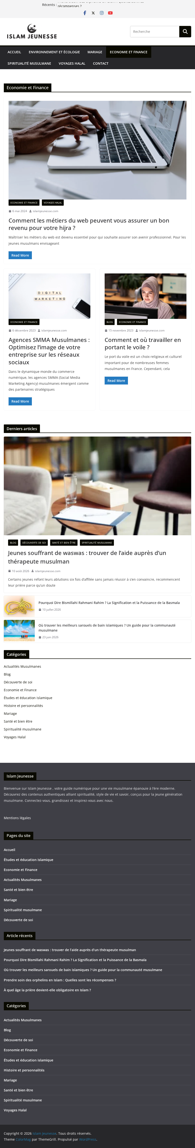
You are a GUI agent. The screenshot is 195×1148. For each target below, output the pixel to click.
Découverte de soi (34, 542)
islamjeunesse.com (45, 211)
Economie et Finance (128, 52)
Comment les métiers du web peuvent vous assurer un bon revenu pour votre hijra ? (89, 224)
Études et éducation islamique (28, 698)
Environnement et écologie (54, 52)
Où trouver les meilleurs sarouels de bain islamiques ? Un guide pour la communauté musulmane (107, 627)
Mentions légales (17, 818)
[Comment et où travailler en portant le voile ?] (145, 296)
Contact (100, 63)
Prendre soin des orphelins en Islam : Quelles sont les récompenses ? (60, 980)
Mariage (95, 52)
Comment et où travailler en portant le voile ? (143, 343)
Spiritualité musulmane (29, 63)
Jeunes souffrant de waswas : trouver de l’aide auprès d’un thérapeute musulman (87, 557)
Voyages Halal (72, 63)
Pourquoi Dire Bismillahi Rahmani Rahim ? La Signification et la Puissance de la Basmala (109, 602)
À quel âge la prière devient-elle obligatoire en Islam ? (47, 990)
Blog (110, 322)
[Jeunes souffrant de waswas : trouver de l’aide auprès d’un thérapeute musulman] (97, 486)
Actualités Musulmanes (22, 666)
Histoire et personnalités (23, 705)
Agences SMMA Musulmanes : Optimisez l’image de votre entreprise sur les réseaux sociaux (49, 351)
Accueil (14, 52)
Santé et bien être (64, 542)
